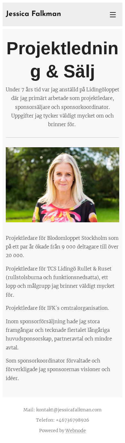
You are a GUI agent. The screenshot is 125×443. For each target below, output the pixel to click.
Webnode (75, 430)
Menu (112, 14)
